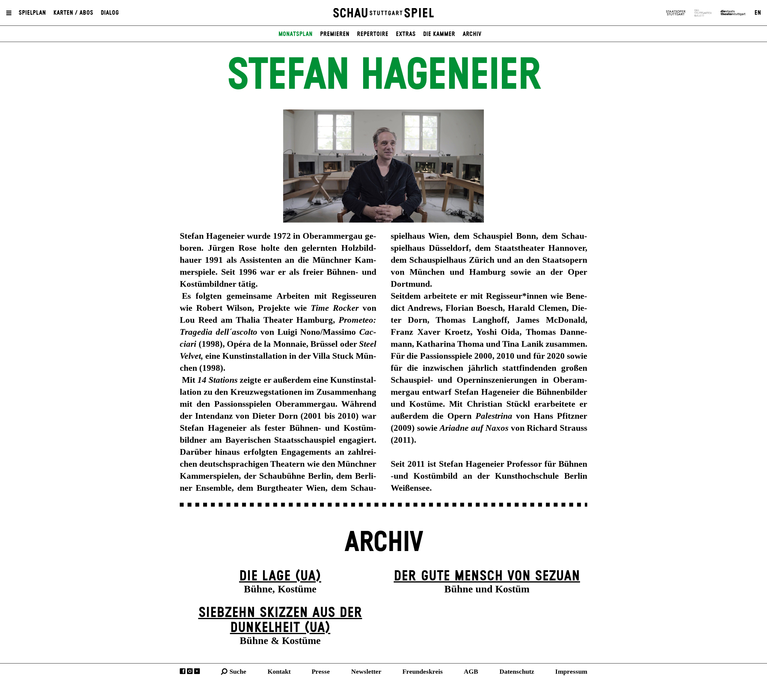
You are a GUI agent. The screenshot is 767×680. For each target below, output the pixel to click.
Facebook (182, 671)
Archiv (472, 34)
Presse (321, 671)
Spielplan (32, 13)
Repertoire (372, 34)
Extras (406, 34)
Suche (238, 671)
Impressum (571, 671)
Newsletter (366, 671)
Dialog (110, 13)
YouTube (197, 671)
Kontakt (279, 671)
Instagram (190, 671)
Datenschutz (516, 671)
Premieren (334, 34)
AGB (471, 671)
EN (757, 13)
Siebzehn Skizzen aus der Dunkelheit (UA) (280, 620)
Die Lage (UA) (280, 576)
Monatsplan (295, 34)
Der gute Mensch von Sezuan (487, 576)
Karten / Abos (73, 13)
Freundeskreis (422, 671)
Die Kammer (439, 34)
